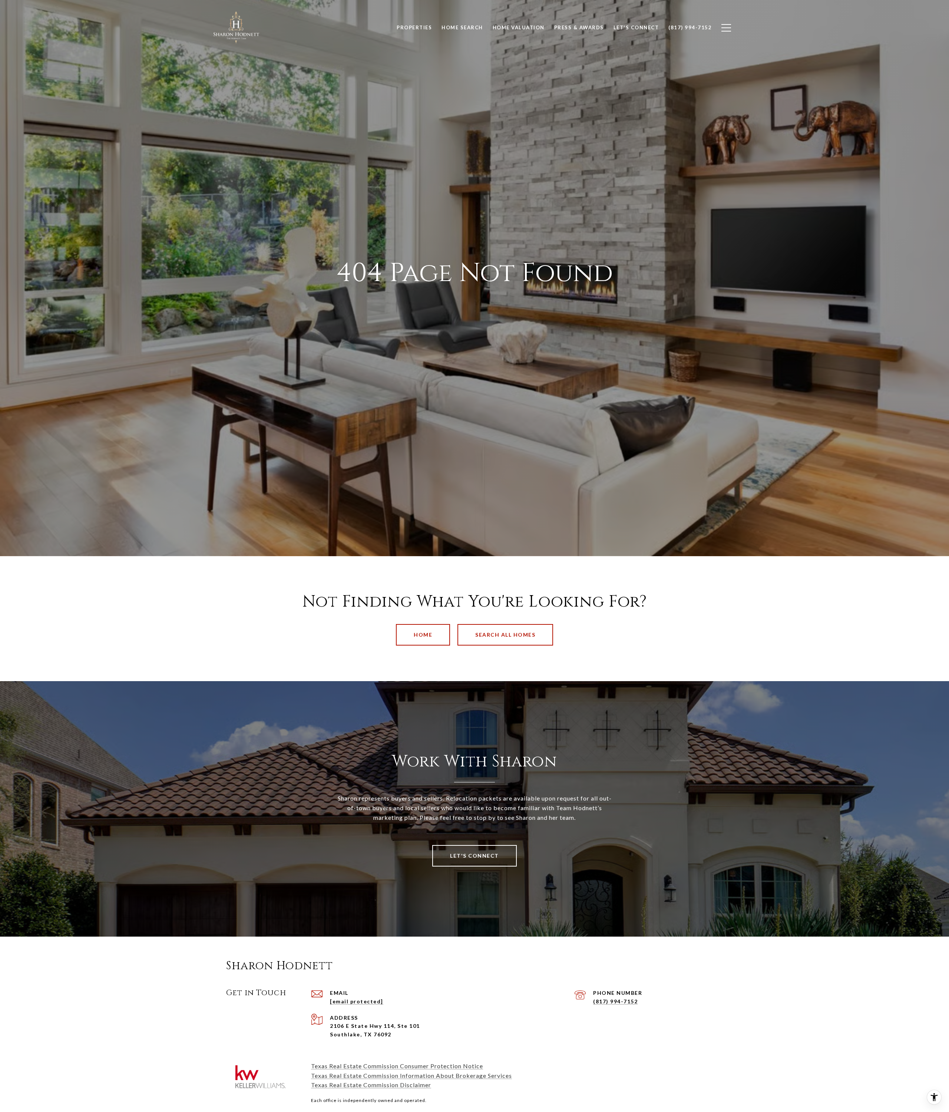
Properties (414, 27)
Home (423, 634)
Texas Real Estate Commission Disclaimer (371, 1084)
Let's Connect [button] (474, 855)
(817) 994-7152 (615, 1001)
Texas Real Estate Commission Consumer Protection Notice (397, 1065)
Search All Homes (505, 634)
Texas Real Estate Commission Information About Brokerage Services (411, 1075)
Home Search (462, 27)
